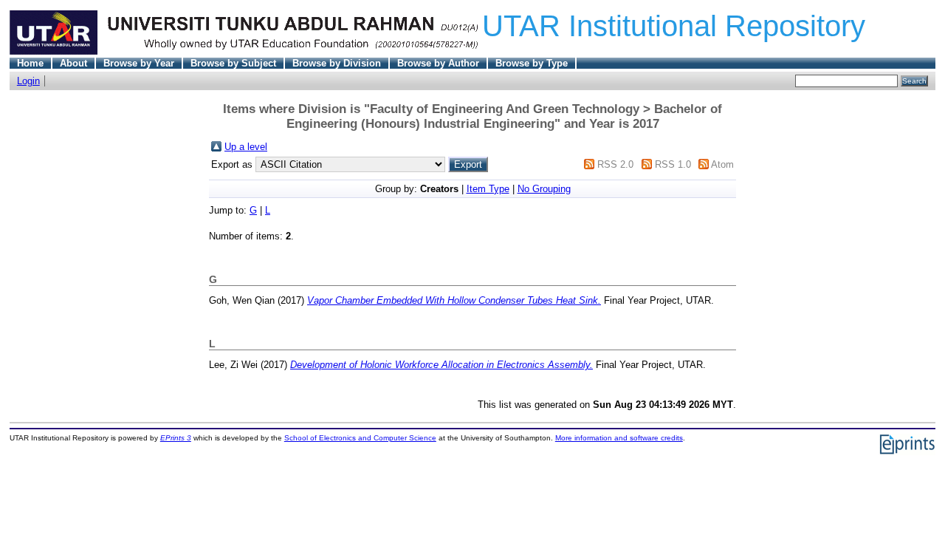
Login (28, 80)
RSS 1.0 (673, 164)
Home (30, 63)
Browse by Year (138, 63)
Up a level (245, 146)
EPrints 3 (175, 438)
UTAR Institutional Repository (673, 26)
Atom (722, 164)
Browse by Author (438, 63)
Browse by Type (531, 63)
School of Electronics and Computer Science (360, 438)
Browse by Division (336, 63)
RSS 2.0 (615, 164)
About (73, 63)
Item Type (488, 188)
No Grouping (544, 188)
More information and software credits (619, 438)
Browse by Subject (233, 63)
